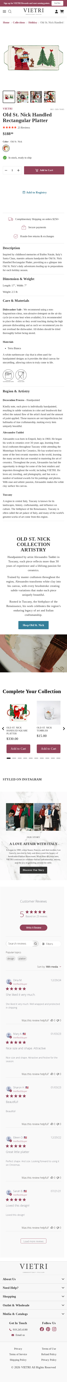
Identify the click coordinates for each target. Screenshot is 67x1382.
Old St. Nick (6, 148)
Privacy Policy (49, 1359)
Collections (19, 22)
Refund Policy (48, 1354)
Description (11, 248)
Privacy (18, 1348)
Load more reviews (34, 1241)
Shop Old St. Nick (33, 625)
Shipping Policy (18, 1359)
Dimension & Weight (18, 279)
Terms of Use (49, 1348)
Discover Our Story (33, 870)
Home (6, 22)
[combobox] (49, 966)
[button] (9, 97)
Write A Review (33, 927)
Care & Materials (16, 300)
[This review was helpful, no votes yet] (52, 1020)
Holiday (32, 22)
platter (22, 958)
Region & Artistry (16, 391)
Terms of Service (18, 1354)
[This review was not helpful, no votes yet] (58, 1020)
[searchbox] (19, 943)
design (10, 958)
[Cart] (62, 11)
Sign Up (59, 3)
